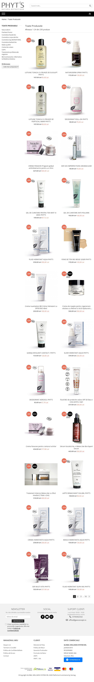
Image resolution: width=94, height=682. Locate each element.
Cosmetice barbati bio (9, 42)
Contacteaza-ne (74, 660)
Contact (6, 656)
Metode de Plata (39, 645)
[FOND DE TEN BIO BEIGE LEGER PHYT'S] (76, 240)
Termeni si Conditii (9, 648)
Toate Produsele (14, 19)
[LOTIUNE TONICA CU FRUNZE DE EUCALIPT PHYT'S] (41, 53)
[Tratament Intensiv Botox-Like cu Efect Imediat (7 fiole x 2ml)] (41, 474)
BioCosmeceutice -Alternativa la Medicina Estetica (12, 58)
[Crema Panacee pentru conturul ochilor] (41, 427)
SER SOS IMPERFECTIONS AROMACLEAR (76, 166)
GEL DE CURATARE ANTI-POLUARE (76, 213)
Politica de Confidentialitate (13, 629)
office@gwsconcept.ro (77, 620)
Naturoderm (6, 30)
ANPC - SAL (37, 658)
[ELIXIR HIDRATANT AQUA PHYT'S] (76, 334)
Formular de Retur (40, 653)
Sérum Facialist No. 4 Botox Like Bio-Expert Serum (76, 447)
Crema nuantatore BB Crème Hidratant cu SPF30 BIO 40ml (41, 307)
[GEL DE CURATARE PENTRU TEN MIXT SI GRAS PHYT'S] (41, 193)
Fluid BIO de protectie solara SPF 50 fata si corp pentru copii (76, 401)
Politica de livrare (9, 653)
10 (86, 596)
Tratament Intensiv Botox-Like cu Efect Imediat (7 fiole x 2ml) (41, 494)
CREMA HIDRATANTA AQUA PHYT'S (41, 540)
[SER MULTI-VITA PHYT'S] (41, 567)
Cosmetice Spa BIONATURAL (11, 40)
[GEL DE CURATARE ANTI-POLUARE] (76, 193)
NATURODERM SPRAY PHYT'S (76, 72)
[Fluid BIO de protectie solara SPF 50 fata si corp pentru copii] (76, 380)
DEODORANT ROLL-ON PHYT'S (76, 119)
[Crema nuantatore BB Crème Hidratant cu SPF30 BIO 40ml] (41, 287)
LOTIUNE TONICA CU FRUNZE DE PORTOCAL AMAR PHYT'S (41, 120)
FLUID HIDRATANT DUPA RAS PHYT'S (76, 587)
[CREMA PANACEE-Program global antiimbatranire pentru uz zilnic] (41, 147)
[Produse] (4, 14)
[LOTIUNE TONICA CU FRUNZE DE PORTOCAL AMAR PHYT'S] (41, 100)
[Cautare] (90, 6)
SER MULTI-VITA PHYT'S (41, 587)
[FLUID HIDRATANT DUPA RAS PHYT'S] (76, 567)
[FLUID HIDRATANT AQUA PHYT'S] (41, 240)
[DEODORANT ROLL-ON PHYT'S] (76, 100)
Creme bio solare (7, 47)
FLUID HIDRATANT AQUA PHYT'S (41, 259)
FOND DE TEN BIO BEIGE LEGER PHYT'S (76, 259)
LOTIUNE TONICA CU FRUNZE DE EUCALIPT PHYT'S (41, 73)
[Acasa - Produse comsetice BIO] (13, 6)
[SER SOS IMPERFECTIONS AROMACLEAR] (76, 147)
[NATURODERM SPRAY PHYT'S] (76, 53)
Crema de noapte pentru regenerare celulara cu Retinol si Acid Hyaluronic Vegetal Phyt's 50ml (76, 307)
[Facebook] (43, 617)
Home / (5, 19)
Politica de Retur (39, 648)
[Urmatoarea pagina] (89, 596)
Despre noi (7, 645)
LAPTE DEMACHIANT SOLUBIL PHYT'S (76, 493)
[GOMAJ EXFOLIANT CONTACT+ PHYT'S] (41, 334)
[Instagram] (51, 617)
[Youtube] (47, 617)
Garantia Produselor (40, 650)
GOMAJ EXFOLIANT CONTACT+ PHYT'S (41, 353)
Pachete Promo (7, 32)
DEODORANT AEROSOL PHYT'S (41, 400)
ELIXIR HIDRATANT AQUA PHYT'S (76, 353)
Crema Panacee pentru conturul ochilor (41, 446)
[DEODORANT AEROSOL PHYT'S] (41, 380)
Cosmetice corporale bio (10, 37)
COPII (4, 50)
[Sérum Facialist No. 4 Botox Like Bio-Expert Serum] (76, 427)
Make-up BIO (6, 45)
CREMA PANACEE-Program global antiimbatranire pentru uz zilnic (41, 167)
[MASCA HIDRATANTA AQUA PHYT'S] (76, 521)
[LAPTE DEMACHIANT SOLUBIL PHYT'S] (76, 474)
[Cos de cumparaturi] (89, 14)
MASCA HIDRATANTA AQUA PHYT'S (76, 540)
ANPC (35, 656)
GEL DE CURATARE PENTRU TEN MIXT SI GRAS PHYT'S (41, 214)
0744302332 (77, 617)
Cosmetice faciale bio (9, 35)
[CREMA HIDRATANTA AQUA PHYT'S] (41, 521)
